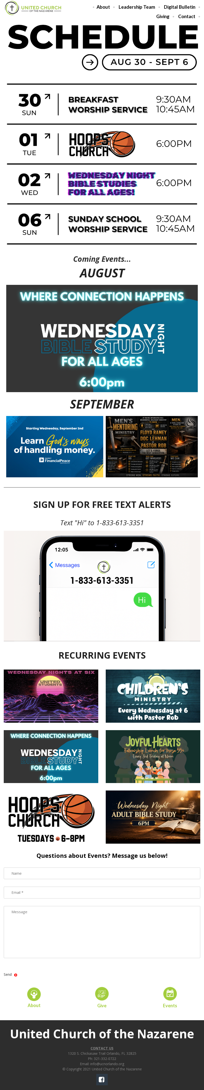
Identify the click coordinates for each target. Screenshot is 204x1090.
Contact (186, 16)
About (103, 7)
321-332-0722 (105, 1058)
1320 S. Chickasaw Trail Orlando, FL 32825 (102, 1053)
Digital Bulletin (179, 7)
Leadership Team (137, 7)
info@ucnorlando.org (107, 1063)
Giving (162, 16)
